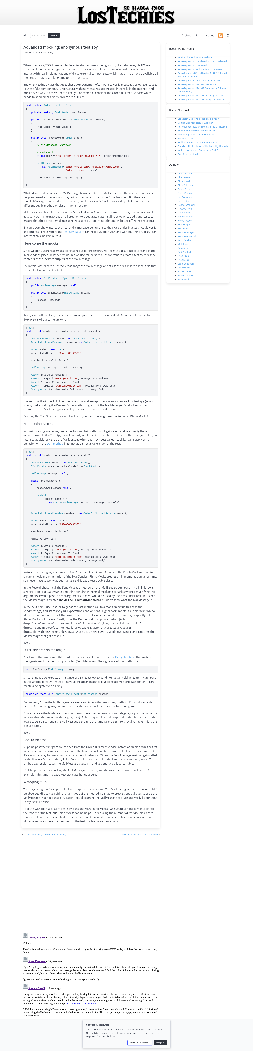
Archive (186, 35)
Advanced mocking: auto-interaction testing (45, 834)
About (210, 35)
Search (53, 35)
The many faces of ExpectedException (139, 834)
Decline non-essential (139, 1042)
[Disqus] (90, 881)
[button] (228, 35)
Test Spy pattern (73, 232)
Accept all (160, 1042)
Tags (199, 35)
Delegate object (125, 657)
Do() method (55, 444)
